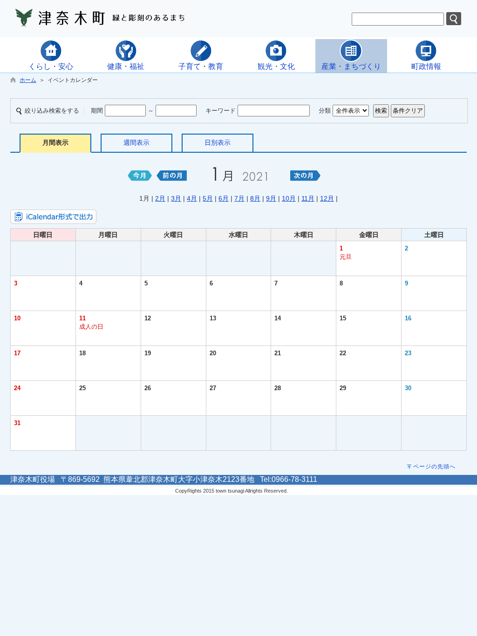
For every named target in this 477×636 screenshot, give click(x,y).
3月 (176, 198)
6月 (223, 198)
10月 (289, 198)
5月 (208, 198)
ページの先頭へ (434, 466)
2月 (160, 198)
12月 (327, 198)
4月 (192, 198)
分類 (325, 110)
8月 (255, 198)
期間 (97, 110)
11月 (307, 198)
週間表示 (136, 142)
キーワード (220, 110)
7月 (239, 198)
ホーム (28, 80)
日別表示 (217, 142)
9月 (271, 198)
